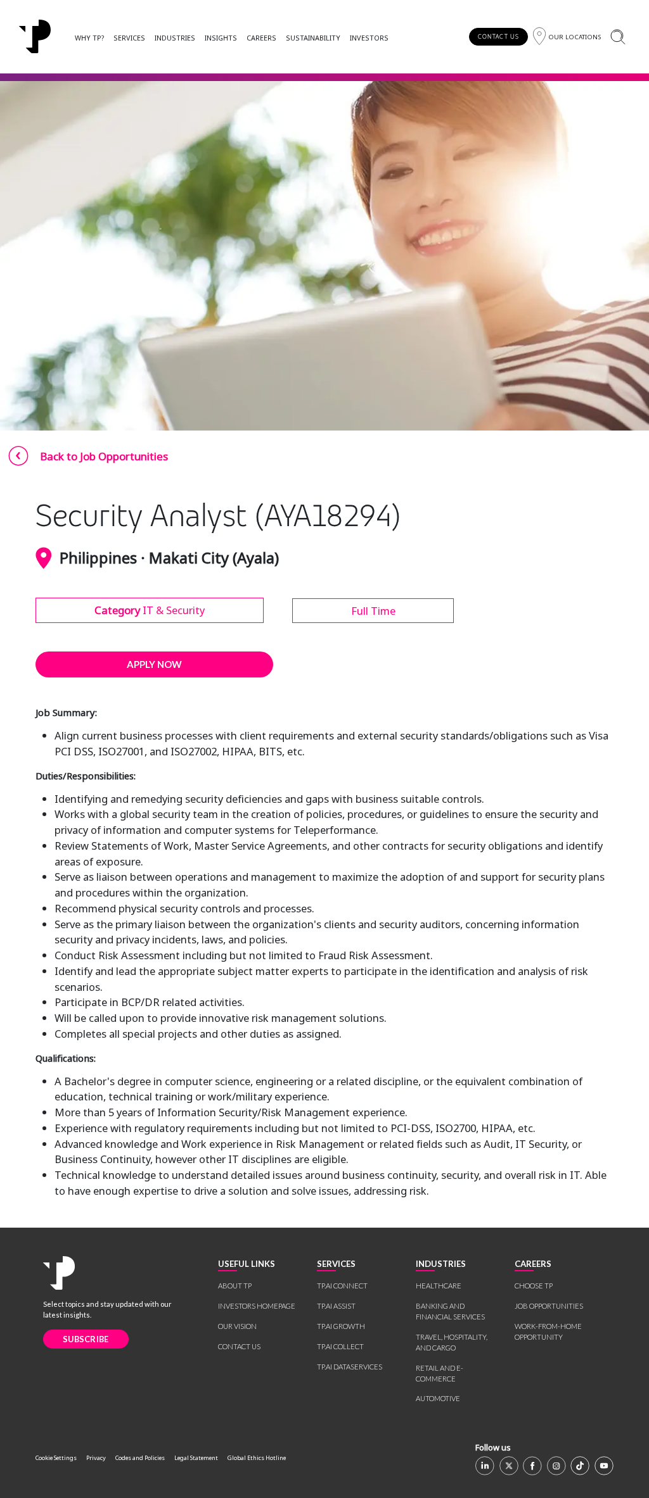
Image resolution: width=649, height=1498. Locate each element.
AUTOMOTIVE (438, 1398)
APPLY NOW (154, 664)
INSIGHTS (221, 37)
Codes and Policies (140, 1458)
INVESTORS (369, 37)
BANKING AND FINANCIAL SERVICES (450, 1311)
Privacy (96, 1458)
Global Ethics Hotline (257, 1458)
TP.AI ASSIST (336, 1306)
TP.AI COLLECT (340, 1346)
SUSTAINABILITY (313, 37)
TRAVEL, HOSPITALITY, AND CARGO (451, 1342)
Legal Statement (196, 1458)
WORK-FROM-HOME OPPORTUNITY (548, 1331)
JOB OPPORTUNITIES (549, 1306)
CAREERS (261, 37)
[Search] (617, 36)
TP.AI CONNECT (342, 1285)
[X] (508, 1465)
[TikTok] (579, 1465)
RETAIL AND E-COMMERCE (439, 1373)
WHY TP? (89, 37)
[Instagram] (556, 1465)
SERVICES (129, 37)
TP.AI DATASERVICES (349, 1367)
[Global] (35, 36)
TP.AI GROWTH (341, 1326)
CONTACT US (498, 36)
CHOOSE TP (534, 1285)
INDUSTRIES (175, 37)
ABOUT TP (235, 1285)
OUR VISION (237, 1326)
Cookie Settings (56, 1458)
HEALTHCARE (438, 1285)
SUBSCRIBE (86, 1339)
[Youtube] (604, 1465)
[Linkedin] (484, 1465)
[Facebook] (532, 1465)
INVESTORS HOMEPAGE (256, 1306)
